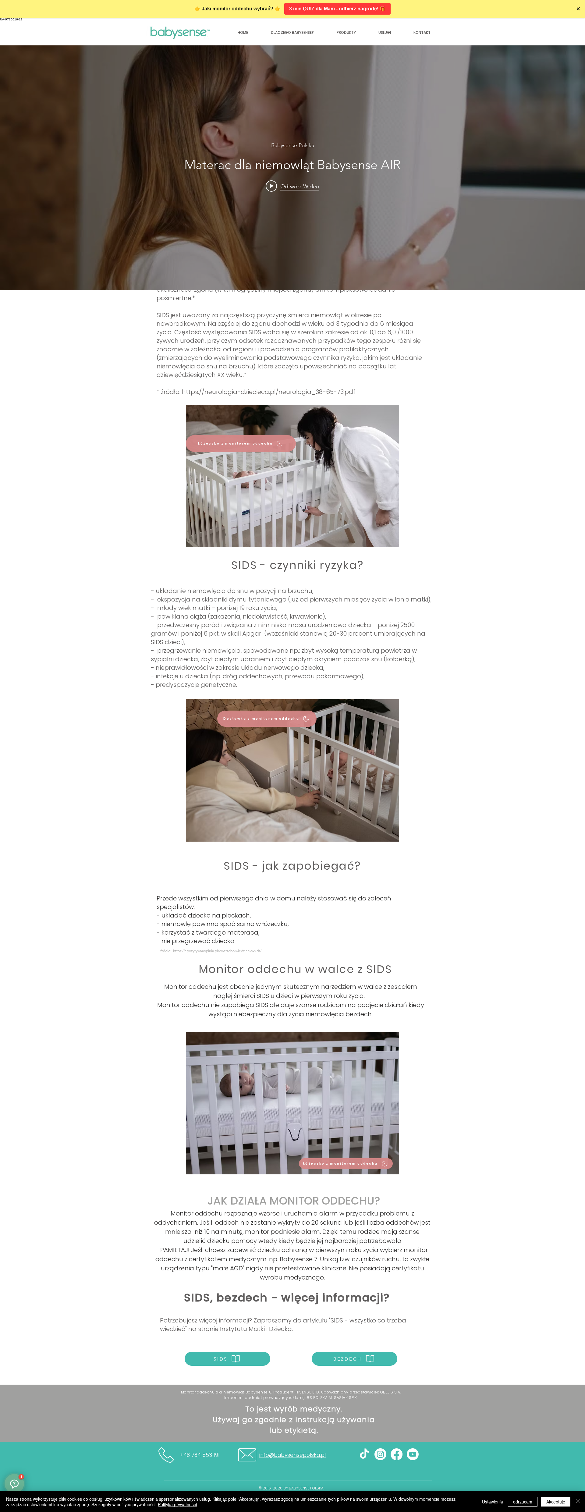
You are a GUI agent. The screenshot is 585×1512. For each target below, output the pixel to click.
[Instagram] (380, 1454)
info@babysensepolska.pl (292, 1455)
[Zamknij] (577, 1501)
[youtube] (413, 1454)
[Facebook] (396, 1454)
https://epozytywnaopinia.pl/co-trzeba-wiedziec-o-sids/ (217, 951)
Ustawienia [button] (492, 1502)
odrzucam (522, 1502)
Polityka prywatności (177, 1504)
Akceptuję (555, 1502)
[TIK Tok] (364, 1454)
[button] (422, 32)
